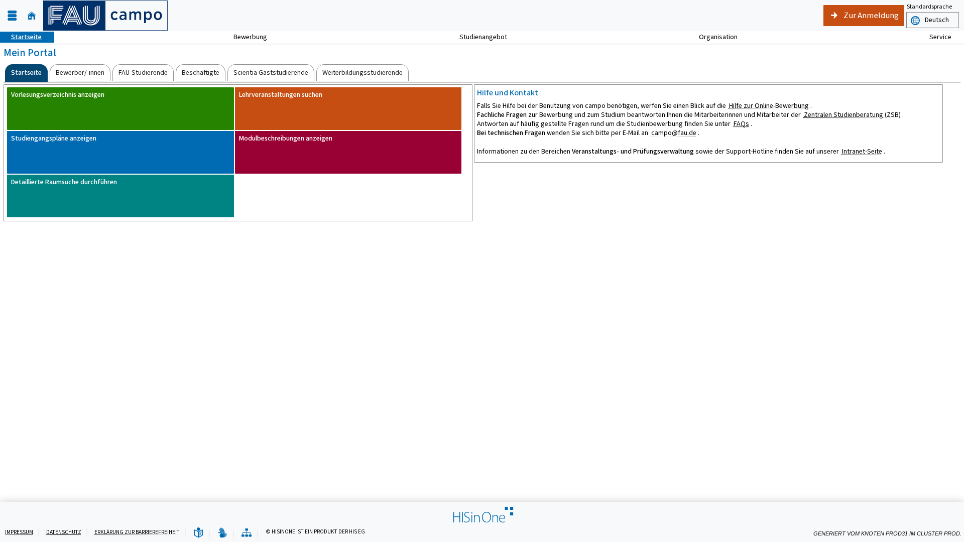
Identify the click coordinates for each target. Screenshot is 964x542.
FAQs (741, 123)
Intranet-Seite (862, 151)
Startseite (21, 37)
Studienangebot (477, 37)
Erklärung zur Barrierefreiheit (137, 532)
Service (934, 37)
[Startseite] (31, 16)
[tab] (26, 73)
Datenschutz (63, 532)
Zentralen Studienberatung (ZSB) (852, 114)
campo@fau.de (673, 133)
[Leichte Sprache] (198, 533)
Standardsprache (929, 7)
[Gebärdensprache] (222, 533)
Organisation (713, 37)
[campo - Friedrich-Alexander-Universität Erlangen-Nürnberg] (105, 15)
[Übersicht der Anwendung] (246, 533)
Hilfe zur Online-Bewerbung (769, 105)
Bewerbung (244, 37)
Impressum (19, 532)
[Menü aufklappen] (12, 16)
